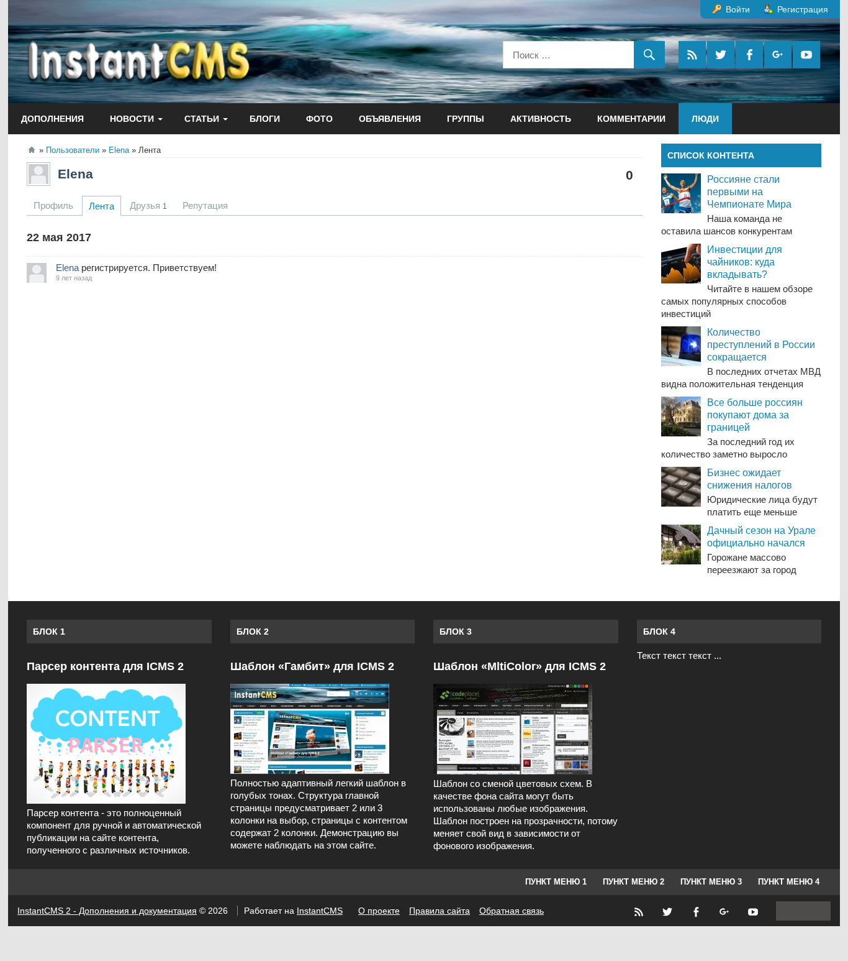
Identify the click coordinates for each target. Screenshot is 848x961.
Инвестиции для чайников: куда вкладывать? (744, 262)
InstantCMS (320, 911)
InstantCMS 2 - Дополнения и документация (107, 911)
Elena (75, 174)
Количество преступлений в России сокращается (761, 344)
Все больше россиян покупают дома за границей (755, 415)
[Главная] (32, 150)
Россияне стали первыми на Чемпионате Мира (749, 191)
